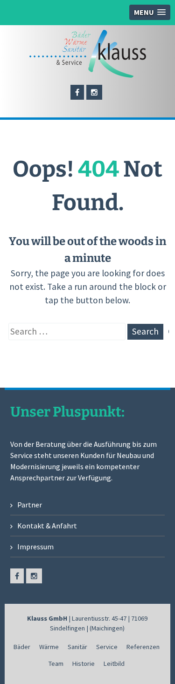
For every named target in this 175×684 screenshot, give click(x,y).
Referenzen (143, 647)
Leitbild (114, 663)
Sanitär (77, 647)
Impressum (35, 546)
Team (56, 663)
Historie (83, 663)
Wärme (49, 647)
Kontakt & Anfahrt (47, 525)
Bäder (22, 647)
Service (107, 647)
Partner (29, 504)
